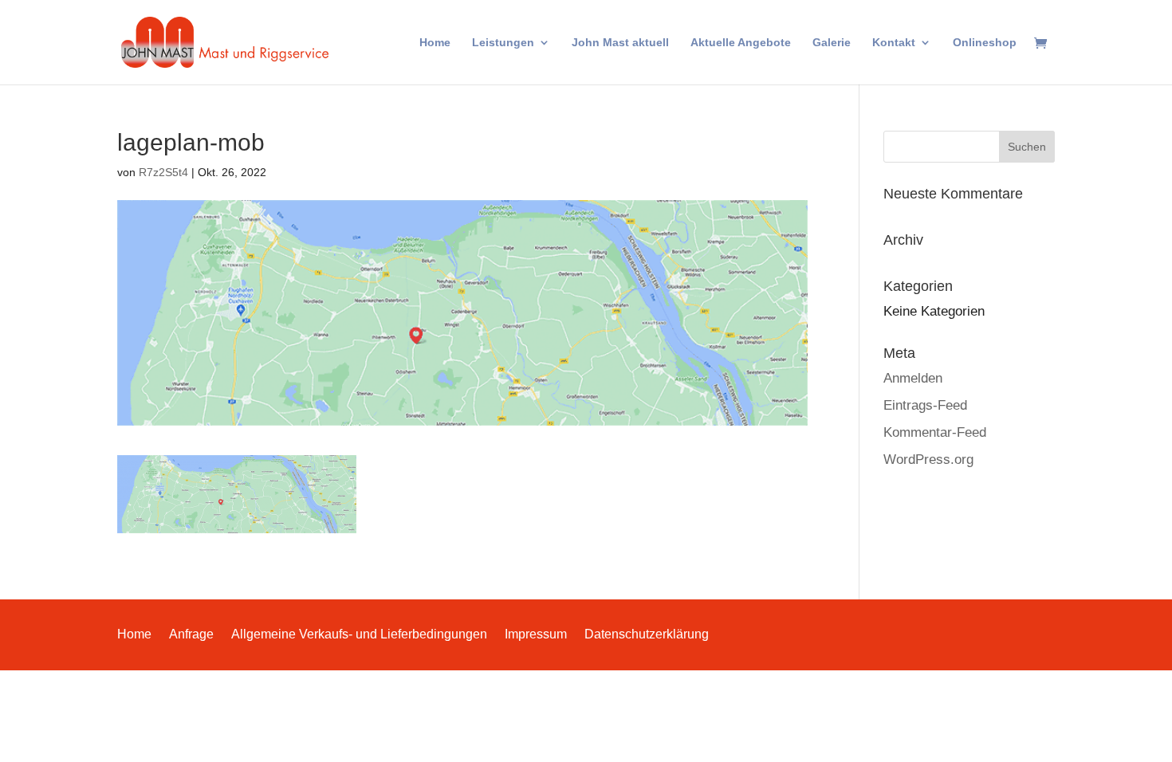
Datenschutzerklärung (646, 633)
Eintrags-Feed (925, 405)
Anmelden (912, 378)
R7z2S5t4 (163, 172)
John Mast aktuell (620, 43)
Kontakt (893, 43)
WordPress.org (928, 459)
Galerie (831, 43)
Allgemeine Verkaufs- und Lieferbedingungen (359, 633)
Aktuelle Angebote (740, 43)
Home (434, 43)
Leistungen (503, 43)
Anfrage (191, 633)
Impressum (536, 633)
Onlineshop (985, 43)
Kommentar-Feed (934, 432)
